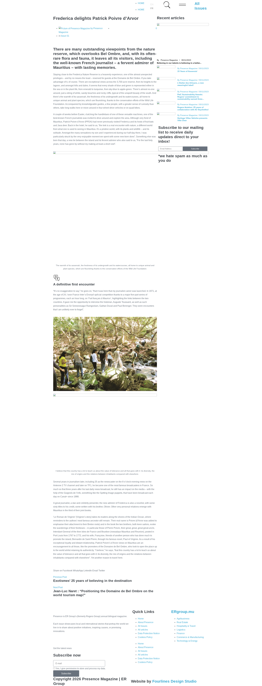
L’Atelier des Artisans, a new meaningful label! (190, 84)
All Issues (142, 626)
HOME (141, 3)
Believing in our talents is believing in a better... (179, 63)
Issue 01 (65, 36)
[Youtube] (86, 639)
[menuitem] (152, 4)
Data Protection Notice (149, 633)
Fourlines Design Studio (174, 681)
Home (141, 618)
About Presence (145, 622)
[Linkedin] (64, 639)
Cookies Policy (145, 637)
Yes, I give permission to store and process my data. (80, 668)
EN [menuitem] (152, 4)
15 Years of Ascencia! (187, 71)
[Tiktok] (78, 639)
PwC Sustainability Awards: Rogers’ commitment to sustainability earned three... (190, 96)
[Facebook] (56, 639)
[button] (62, 568)
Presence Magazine (169, 60)
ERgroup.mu (182, 612)
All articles (143, 630)
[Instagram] (71, 639)
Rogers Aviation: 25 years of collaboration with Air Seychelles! (193, 108)
